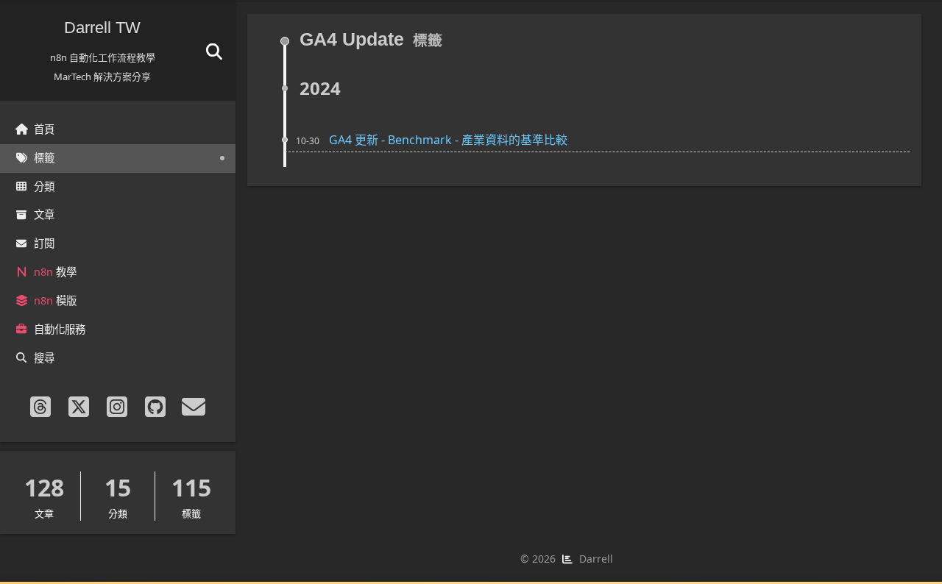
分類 (44, 186)
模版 (55, 300)
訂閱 (44, 243)
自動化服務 (59, 329)
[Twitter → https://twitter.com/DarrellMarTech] (79, 406)
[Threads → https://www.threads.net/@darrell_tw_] (41, 406)
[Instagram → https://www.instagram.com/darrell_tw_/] (118, 406)
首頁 (44, 129)
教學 (55, 272)
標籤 (44, 158)
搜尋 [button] (44, 358)
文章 (44, 214)
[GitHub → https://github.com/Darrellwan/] (156, 406)
